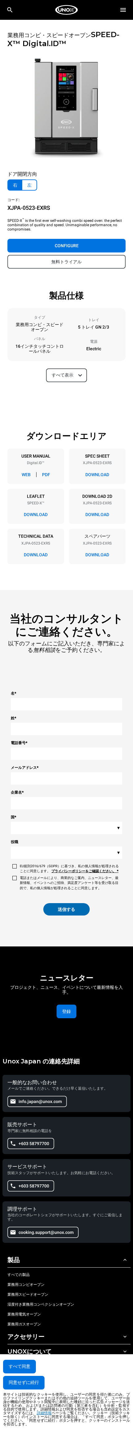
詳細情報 (44, 1413)
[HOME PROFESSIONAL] (66, 9)
